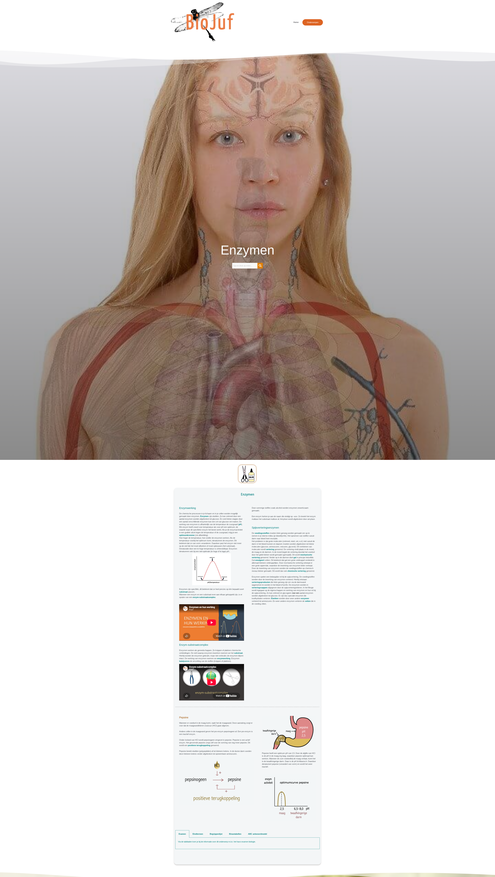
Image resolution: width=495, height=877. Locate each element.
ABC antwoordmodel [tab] (257, 834)
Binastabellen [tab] (235, 834)
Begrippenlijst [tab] (216, 834)
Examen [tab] (182, 834)
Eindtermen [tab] (198, 834)
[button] (312, 22)
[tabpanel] (247, 843)
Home (296, 22)
